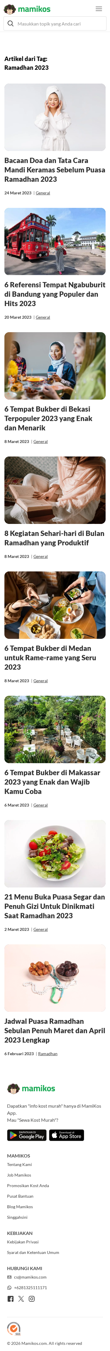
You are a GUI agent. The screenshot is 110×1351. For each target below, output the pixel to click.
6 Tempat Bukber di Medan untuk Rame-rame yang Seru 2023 (50, 657)
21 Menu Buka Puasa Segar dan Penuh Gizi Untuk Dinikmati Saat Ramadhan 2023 (54, 906)
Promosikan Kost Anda (28, 1185)
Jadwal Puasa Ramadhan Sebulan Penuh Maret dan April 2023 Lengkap (54, 1030)
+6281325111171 (30, 1287)
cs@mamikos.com (30, 1276)
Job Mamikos (19, 1174)
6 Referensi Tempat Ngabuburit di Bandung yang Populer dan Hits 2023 (55, 294)
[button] (55, 23)
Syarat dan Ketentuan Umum (33, 1252)
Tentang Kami (19, 1164)
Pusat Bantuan (20, 1196)
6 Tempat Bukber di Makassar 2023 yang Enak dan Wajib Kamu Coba (52, 781)
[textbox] (55, 23)
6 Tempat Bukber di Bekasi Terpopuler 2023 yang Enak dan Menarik (48, 418)
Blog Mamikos (20, 1206)
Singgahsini (17, 1217)
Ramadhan (47, 1053)
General (43, 192)
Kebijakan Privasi (23, 1241)
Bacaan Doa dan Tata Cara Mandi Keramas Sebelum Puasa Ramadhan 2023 (54, 169)
